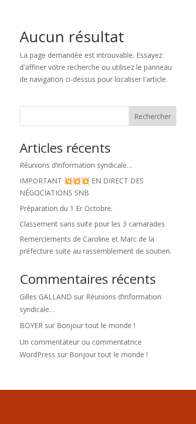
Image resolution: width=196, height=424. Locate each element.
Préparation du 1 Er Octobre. (66, 208)
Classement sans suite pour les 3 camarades (92, 224)
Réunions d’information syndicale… (76, 165)
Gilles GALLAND (46, 296)
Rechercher (152, 116)
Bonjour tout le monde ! (96, 325)
